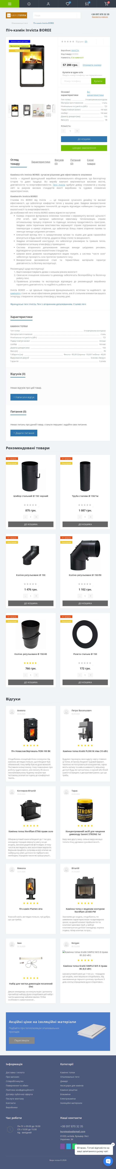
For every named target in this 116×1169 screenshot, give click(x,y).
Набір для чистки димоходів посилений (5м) (30, 985)
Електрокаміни (68, 1098)
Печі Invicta (59, 184)
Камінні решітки (68, 1089)
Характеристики (40, 161)
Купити (98, 81)
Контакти (11, 1103)
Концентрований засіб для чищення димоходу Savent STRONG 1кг (85, 833)
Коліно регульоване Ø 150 (30, 575)
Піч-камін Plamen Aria (30, 908)
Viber (62, 1146)
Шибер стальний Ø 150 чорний (30, 496)
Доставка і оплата (15, 1072)
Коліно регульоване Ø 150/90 (85, 575)
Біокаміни (65, 1094)
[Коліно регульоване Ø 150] (31, 555)
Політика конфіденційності (20, 1089)
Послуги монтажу (15, 1098)
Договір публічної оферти (19, 1094)
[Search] (79, 15)
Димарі (64, 1081)
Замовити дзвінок (100, 17)
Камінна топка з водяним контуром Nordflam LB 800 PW (85, 910)
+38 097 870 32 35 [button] (71, 1126)
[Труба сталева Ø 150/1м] (85, 476)
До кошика (84, 139)
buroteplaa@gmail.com (72, 1131)
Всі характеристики (95, 93)
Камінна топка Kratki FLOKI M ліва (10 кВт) (85, 751)
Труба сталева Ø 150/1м (85, 496)
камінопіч (15, 293)
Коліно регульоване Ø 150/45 (30, 654)
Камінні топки (67, 1072)
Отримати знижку (92, 65)
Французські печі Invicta (23, 304)
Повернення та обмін (17, 1085)
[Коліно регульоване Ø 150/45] (31, 634)
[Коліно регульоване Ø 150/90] (85, 555)
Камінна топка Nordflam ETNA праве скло (31, 831)
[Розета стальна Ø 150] (85, 634)
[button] (48, 4)
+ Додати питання (23, 433)
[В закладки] (52, 459)
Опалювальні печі (20, 23)
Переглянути (21, 1040)
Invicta (75, 50)
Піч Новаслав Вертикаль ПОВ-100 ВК (30, 751)
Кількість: (66, 125)
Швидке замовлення (84, 148)
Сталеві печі (79, 304)
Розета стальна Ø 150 (85, 654)
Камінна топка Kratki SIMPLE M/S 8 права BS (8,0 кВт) (85, 967)
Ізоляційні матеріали (71, 1103)
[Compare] (106, 41)
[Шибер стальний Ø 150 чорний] (31, 476)
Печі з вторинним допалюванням (54, 304)
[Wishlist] (100, 41)
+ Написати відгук (23, 397)
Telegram (68, 1146)
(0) (86, 41)
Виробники (12, 1107)
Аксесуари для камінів (71, 1085)
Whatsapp (74, 1146)
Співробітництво (14, 1081)
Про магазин (12, 1076)
